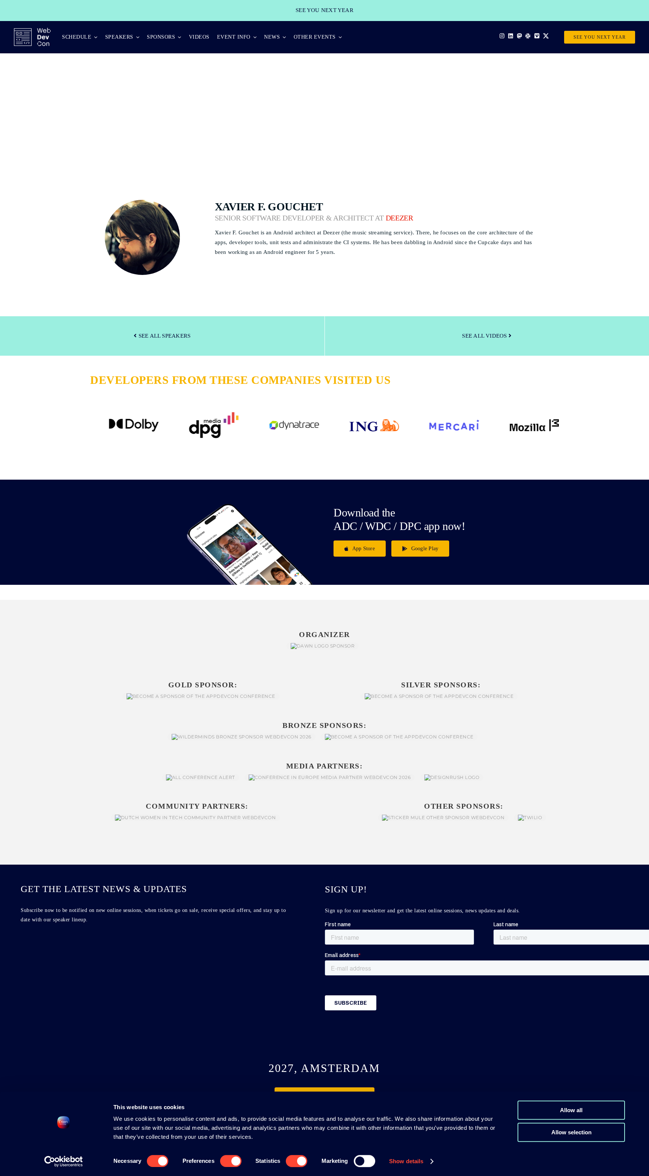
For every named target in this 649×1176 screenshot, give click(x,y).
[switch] (230, 1161)
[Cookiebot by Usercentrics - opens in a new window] (64, 1161)
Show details (406, 1161)
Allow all (571, 1110)
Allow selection (571, 1132)
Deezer (399, 218)
